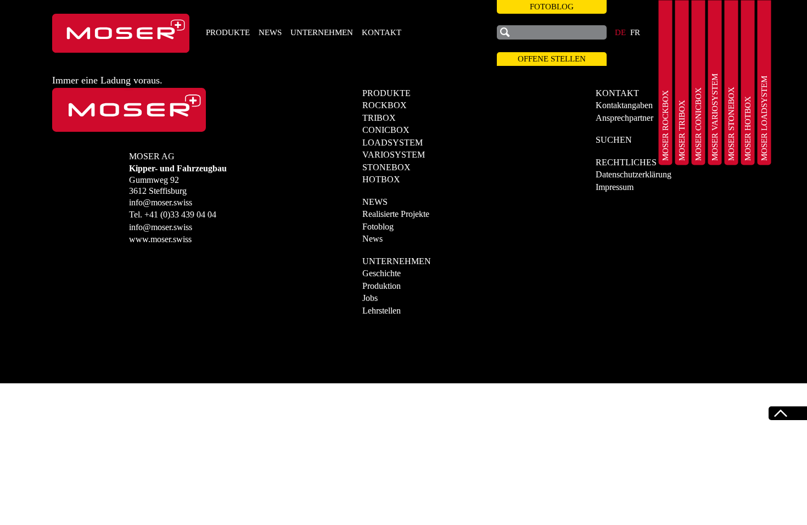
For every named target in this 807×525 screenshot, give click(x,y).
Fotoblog (378, 226)
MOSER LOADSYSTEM (764, 118)
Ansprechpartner (624, 117)
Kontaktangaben (624, 105)
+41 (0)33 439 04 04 (180, 214)
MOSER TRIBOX (681, 130)
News (372, 238)
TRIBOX (379, 117)
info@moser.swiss (160, 202)
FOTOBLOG (552, 6)
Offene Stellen (552, 58)
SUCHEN (614, 139)
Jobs (370, 298)
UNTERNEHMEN (321, 32)
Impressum (615, 187)
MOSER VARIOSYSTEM (714, 117)
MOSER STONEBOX (731, 124)
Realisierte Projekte (395, 214)
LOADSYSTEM (392, 142)
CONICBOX (386, 130)
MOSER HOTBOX (747, 128)
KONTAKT (381, 32)
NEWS (270, 32)
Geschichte (381, 273)
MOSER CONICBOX (698, 124)
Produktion (381, 286)
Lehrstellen (381, 310)
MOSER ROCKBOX (665, 125)
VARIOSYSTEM (393, 154)
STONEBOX (386, 167)
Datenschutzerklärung (633, 174)
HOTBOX (381, 179)
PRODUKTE (228, 32)
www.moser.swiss (160, 239)
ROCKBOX (384, 105)
